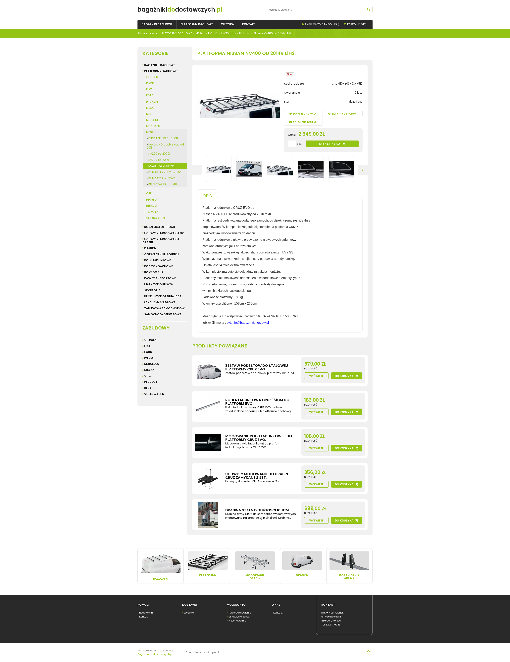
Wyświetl (316, 376)
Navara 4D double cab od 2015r (165, 146)
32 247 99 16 (333, 624)
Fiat (147, 346)
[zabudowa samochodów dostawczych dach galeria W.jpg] (280, 169)
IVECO (150, 108)
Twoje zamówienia (240, 612)
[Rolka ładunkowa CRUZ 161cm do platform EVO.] (208, 406)
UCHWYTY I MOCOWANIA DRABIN (160, 240)
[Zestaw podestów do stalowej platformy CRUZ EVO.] (208, 370)
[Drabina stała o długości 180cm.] (208, 515)
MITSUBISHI (153, 126)
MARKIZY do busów (158, 284)
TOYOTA (152, 212)
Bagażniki (160, 579)
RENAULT (152, 206)
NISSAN (150, 132)
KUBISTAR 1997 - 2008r (163, 138)
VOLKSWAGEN (155, 218)
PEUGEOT (152, 200)
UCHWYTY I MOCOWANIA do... (165, 233)
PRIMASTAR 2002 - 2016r (164, 172)
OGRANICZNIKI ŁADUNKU (161, 254)
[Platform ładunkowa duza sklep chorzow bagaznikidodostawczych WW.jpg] (249, 169)
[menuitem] (157, 24)
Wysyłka (189, 612)
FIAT (149, 89)
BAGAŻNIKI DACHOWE (159, 65)
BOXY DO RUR (153, 272)
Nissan (149, 370)
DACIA (150, 83)
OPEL (149, 193)
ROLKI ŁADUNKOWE (157, 260)
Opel (147, 376)
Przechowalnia (237, 620)
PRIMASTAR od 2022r (162, 178)
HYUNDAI (152, 102)
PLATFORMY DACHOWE (160, 71)
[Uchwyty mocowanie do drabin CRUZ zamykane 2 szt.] (208, 478)
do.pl (179, 9)
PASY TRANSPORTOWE (160, 278)
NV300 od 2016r (158, 160)
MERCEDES (153, 120)
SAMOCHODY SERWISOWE (162, 314)
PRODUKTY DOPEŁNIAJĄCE (162, 296)
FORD (150, 95)
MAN (149, 114)
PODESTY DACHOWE (158, 266)
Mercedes (151, 364)
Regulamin (146, 612)
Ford (148, 352)
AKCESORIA (152, 290)
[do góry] (368, 651)
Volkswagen (154, 394)
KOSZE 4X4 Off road (159, 227)
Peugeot (150, 382)
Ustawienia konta (239, 616)
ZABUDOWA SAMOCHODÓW (164, 308)
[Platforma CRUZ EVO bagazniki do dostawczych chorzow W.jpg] (218, 169)
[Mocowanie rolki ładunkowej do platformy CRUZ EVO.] (208, 442)
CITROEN (152, 77)
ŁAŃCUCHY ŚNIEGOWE (159, 302)
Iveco (148, 358)
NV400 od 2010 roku (162, 166)
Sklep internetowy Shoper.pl (202, 652)
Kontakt (143, 616)
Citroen (150, 340)
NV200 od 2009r (159, 154)
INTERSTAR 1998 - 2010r (163, 184)
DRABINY (150, 248)
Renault (150, 388)
